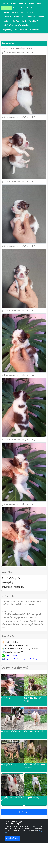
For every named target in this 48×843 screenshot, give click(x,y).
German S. (24, 8)
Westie (24, 21)
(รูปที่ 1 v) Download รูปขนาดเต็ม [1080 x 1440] (18, 52)
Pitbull (32, 12)
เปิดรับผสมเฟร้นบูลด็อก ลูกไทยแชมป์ (34, 765)
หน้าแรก (5, 3)
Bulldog (40, 3)
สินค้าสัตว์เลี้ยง (8, 25)
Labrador (6, 12)
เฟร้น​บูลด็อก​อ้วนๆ (8, 764)
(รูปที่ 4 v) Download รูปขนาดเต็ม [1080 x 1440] (18, 246)
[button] (24, 812)
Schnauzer (41, 16)
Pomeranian (7, 16)
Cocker (15, 8)
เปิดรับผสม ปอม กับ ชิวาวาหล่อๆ (34, 699)
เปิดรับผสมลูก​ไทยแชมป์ (33, 731)
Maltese (15, 12)
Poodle (16, 16)
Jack (40, 8)
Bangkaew (22, 3)
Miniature (24, 12)
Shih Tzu (16, 21)
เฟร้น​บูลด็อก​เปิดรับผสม (10, 731)
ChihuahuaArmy (24, 645)
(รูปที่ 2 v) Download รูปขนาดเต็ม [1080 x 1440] (18, 117)
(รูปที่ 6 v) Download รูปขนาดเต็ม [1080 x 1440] (18, 375)
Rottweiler (31, 16)
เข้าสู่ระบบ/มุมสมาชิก (10, 30)
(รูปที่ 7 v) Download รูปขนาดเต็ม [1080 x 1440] (18, 440)
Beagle (31, 3)
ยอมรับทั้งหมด (12, 838)
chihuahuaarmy (11, 655)
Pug (23, 16)
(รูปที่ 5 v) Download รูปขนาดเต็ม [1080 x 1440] (18, 310)
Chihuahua (6, 8)
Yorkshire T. (33, 21)
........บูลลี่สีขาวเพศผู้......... (33, 797)
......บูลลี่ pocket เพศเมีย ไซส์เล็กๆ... (12, 798)
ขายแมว (13, 3)
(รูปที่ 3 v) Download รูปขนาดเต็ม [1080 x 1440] (18, 181)
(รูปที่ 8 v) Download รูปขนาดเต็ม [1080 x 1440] (18, 504)
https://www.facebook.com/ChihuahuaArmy (21, 659)
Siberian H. (6, 21)
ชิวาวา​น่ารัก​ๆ (6, 698)
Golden (33, 8)
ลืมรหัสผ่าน (23, 30)
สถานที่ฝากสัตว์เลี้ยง (22, 25)
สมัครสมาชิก (34, 30)
